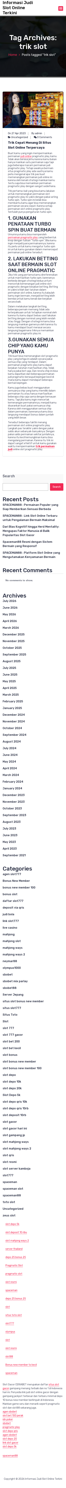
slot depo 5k (12, 1224)
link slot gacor (10, 1442)
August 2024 (12, 741)
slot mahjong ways (16, 1142)
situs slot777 (12, 1008)
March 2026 (11, 627)
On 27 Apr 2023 (17, 133)
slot (7, 1306)
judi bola (8, 914)
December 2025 (14, 634)
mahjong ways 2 (14, 954)
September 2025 (14, 654)
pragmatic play (11, 1427)
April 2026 (10, 621)
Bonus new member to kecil (21, 1364)
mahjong (9, 934)
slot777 (8, 1175)
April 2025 (10, 688)
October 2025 (12, 648)
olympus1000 (12, 968)
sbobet (8, 974)
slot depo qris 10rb (16, 1108)
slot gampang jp (14, 1135)
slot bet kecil (12, 1048)
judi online (26, 156)
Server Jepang (13, 994)
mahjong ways (13, 947)
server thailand (14, 1248)
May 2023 (9, 842)
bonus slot (10, 894)
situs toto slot (13, 1315)
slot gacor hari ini (15, 1128)
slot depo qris (10, 1431)
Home (12, 55)
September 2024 (14, 735)
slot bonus (10, 1055)
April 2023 (10, 848)
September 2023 (14, 815)
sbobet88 (10, 988)
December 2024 (14, 714)
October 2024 (12, 728)
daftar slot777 (13, 901)
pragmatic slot (13, 1273)
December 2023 (14, 795)
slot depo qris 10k (15, 1101)
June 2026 (10, 607)
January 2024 (12, 788)
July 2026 (9, 601)
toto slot (9, 1202)
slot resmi (10, 1162)
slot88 (9, 1356)
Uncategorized (19, 137)
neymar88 (10, 961)
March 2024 (11, 775)
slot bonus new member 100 (22, 1068)
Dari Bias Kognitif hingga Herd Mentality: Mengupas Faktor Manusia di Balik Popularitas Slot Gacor (31, 531)
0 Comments (44, 137)
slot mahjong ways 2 (17, 1148)
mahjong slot (12, 941)
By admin (37, 133)
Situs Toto (10, 1014)
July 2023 (9, 828)
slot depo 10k (12, 1081)
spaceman (10, 1182)
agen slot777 (12, 874)
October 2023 (12, 808)
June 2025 (10, 674)
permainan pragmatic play (23, 237)
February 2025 (13, 701)
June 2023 (10, 835)
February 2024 (13, 781)
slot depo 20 (10, 1438)
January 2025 (12, 708)
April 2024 (10, 768)
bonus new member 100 (19, 887)
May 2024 (9, 761)
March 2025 (11, 694)
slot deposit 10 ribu (16, 1232)
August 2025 (12, 661)
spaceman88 (12, 1195)
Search (9, 476)
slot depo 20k (12, 1088)
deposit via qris (13, 907)
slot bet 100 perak (13, 1415)
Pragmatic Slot (14, 1265)
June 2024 (10, 755)
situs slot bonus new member (23, 1001)
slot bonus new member (19, 1061)
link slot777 (11, 921)
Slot (5, 1021)
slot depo (9, 1075)
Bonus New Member (16, 881)
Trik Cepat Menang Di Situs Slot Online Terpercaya (29, 145)
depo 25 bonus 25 (15, 1257)
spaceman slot (13, 1188)
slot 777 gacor (13, 1034)
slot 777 (8, 1028)
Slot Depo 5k (11, 1095)
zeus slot (9, 1215)
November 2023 (14, 801)
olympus (10, 1331)
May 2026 (9, 614)
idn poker (8, 1419)
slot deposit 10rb (14, 1115)
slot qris (8, 1155)
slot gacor (10, 1121)
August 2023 (12, 822)
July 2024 (9, 748)
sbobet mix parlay (15, 981)
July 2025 (9, 668)
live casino (10, 927)
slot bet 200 (11, 1041)
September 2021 (14, 855)
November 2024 (14, 721)
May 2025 (9, 681)
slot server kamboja (16, 1168)
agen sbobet (10, 1411)
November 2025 (14, 641)
